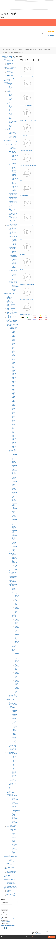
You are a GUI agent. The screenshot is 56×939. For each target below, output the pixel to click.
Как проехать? (51, 35)
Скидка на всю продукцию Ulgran (8, 918)
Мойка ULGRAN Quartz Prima (14, 648)
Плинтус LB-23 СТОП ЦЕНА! (12, 743)
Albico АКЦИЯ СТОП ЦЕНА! (10, 889)
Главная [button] (8, 49)
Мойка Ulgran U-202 (14, 365)
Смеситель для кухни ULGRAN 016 (14, 516)
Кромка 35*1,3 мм (13, 136)
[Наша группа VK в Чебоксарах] (8, 928)
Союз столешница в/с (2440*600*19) (13, 281)
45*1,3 (10, 116)
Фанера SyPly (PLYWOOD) (10, 67)
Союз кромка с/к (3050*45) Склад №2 (13, 232)
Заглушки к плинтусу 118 (14, 760)
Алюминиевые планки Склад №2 (27, 225)
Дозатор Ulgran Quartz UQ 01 (16, 567)
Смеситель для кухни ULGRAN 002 (14, 461)
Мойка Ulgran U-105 (14, 349)
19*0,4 (10, 84)
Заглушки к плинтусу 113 (14, 756)
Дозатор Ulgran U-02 (14, 558)
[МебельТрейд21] (3, 49)
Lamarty (8, 91)
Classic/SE (14, 240)
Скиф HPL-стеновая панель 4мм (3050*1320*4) (10, 301)
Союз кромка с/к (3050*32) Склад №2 (13, 228)
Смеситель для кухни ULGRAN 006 (14, 483)
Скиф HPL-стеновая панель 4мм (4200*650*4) (10, 305)
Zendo (7, 129)
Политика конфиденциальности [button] (16, 52)
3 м (10, 866)
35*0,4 (10, 97)
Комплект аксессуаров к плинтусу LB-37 (14, 725)
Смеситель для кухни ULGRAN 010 (14, 494)
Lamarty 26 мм (9, 63)
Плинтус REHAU (10, 752)
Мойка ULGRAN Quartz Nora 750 (17, 610)
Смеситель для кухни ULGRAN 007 (14, 489)
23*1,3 (10, 107)
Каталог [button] (14, 49)
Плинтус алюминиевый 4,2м (12, 790)
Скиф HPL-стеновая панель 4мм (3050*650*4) (10, 297)
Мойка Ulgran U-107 (14, 357)
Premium (14, 241)
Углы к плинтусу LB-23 (14, 730)
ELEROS (6, 925)
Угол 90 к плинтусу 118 (14, 768)
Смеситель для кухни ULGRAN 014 (14, 521)
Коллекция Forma (5, 916)
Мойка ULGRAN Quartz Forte (14, 615)
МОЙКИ (5, 323)
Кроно (7, 64)
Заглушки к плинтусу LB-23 (14, 711)
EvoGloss (10, 925)
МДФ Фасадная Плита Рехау (10, 57)
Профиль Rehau (10, 882)
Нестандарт (11, 147)
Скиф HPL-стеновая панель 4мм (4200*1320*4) (10, 309)
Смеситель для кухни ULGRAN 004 (14, 472)
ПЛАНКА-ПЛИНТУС (10, 867)
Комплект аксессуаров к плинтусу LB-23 (14, 720)
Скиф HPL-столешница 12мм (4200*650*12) (11, 318)
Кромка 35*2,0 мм (13, 137)
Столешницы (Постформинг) (26, 150)
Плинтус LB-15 (12, 746)
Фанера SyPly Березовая (9, 73)
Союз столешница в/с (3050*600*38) (13, 256)
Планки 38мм (9, 860)
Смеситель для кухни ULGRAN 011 (14, 499)
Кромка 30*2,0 (12, 131)
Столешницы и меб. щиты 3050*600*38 (12, 150)
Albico (2, 925)
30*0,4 (10, 102)
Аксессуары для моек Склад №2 (12, 571)
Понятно (51, 936)
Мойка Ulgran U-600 (14, 446)
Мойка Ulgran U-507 (14, 422)
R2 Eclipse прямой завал (14, 291)
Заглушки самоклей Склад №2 (10, 887)
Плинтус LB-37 (12, 745)
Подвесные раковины (11, 574)
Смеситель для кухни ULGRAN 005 (14, 478)
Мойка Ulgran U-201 (14, 414)
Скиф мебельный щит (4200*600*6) (13, 223)
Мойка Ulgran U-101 (14, 337)
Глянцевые (8, 890)
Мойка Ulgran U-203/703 (14, 369)
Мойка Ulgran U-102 (14, 341)
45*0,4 (10, 113)
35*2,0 (10, 87)
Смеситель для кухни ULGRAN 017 (14, 537)
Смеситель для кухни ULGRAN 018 (14, 543)
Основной (11, 56)
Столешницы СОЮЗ (11, 225)
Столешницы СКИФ (10, 191)
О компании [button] (20, 49)
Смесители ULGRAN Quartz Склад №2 (12, 582)
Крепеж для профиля (11, 886)
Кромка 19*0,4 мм (13, 132)
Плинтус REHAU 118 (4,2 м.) (12, 784)
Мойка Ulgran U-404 (14, 430)
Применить (4, 910)
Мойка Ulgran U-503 (14, 402)
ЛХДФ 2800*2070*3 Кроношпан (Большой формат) (11, 874)
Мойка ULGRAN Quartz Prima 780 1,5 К (17, 676)
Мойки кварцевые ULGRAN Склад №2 (13, 586)
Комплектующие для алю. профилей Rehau (11, 884)
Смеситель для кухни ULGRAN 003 (14, 467)
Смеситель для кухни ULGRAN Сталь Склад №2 (13, 695)
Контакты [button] (5, 52)
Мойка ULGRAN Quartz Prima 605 (17, 654)
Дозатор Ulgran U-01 (14, 555)
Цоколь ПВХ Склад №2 (9, 792)
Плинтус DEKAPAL (10, 702)
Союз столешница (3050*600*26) (13, 248)
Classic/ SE (14, 250)
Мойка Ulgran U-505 (14, 406)
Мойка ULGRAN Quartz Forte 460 (17, 635)
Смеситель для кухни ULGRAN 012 (14, 505)
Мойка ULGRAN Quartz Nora (14, 590)
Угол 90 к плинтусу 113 (14, 764)
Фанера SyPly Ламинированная (10, 76)
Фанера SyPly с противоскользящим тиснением (11, 70)
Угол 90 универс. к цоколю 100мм (14, 850)
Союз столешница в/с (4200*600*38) (13, 269)
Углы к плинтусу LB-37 (14, 735)
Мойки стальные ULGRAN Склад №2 (13, 577)
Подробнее (34, 936)
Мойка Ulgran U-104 (14, 345)
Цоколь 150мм (12, 825)
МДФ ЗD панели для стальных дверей (11, 893)
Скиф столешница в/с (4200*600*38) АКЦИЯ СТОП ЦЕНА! (13, 219)
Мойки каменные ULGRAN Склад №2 (13, 328)
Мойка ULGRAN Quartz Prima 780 (17, 683)
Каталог (7, 56)
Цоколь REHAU (9, 794)
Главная (3, 56)
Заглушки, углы (12, 703)
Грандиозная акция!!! (6, 921)
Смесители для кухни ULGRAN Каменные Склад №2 (13, 451)
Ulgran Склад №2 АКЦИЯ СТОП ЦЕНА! (12, 325)
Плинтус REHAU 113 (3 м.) (12, 781)
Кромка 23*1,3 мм (13, 135)
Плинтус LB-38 (12, 748)
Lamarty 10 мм (9, 60)
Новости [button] (40, 49)
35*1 (10, 90)
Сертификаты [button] (47, 49)
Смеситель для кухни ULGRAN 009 (14, 532)
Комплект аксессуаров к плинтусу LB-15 (14, 739)
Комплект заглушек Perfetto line (14, 772)
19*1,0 (10, 89)
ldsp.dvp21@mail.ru (37, 933)
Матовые (8, 891)
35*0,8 (10, 98)
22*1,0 (10, 112)
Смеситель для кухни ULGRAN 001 (14, 456)
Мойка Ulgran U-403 (14, 381)
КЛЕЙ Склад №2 (7, 140)
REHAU (8, 103)
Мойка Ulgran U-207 (14, 418)
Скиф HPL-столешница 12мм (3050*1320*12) (11, 315)
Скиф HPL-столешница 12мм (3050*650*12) (11, 313)
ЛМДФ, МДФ (6, 876)
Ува (7, 66)
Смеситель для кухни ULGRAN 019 (14, 548)
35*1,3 (10, 114)
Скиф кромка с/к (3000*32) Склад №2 (13, 194)
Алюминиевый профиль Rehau (27, 284)
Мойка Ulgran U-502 (14, 397)
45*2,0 (10, 101)
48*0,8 (10, 126)
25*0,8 (10, 125)
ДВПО (5, 878)
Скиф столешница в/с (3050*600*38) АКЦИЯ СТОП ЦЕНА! (13, 214)
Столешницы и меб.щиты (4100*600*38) (12, 166)
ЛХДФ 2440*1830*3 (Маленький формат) (11, 870)
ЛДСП (5, 59)
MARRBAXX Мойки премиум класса (10, 698)
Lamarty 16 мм (9, 61)
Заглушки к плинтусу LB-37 (14, 716)
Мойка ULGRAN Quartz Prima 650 (17, 689)
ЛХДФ (5, 868)
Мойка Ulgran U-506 (14, 410)
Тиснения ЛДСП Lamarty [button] (30, 49)
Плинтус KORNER (10, 707)
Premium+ (14, 243)
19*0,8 (10, 94)
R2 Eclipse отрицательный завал (15, 286)
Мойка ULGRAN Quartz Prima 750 (17, 668)
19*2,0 (10, 86)
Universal (14, 239)
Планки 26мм (9, 859)
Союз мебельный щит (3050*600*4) (13, 235)
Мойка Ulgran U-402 (14, 426)
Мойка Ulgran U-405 (14, 385)
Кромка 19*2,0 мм (13, 133)
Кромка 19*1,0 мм (13, 139)
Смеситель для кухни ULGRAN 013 (14, 510)
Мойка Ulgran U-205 (14, 373)
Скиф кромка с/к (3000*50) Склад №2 (13, 198)
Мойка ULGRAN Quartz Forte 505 (17, 622)
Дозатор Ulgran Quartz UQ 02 (14, 562)
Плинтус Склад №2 (8, 700)
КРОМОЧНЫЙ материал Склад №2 (28, 120)
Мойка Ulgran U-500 (14, 438)
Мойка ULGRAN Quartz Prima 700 (17, 661)
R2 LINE (14, 263)
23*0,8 (10, 128)
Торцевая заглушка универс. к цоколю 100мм (14, 838)
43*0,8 (10, 124)
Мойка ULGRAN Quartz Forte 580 (17, 642)
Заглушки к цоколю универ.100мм (15, 798)
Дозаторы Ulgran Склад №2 (13, 552)
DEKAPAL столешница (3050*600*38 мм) (15, 154)
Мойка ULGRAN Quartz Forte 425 (17, 629)
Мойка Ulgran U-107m (14, 442)
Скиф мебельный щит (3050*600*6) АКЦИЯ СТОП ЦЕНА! (13, 203)
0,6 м (10, 864)
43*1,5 (10, 110)
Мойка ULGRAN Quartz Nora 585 (17, 603)
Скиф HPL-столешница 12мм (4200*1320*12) (11, 321)
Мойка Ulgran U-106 (14, 353)
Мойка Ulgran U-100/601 (14, 332)
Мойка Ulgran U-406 (14, 389)
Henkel (13, 925)
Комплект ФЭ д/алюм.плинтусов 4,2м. (15, 777)
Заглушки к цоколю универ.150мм (15, 802)
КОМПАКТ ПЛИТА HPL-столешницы (9, 294)
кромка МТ (8, 83)
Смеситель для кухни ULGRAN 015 (14, 526)
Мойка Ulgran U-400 (14, 377)
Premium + (14, 262)
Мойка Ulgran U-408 (14, 434)
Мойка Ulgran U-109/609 (14, 361)
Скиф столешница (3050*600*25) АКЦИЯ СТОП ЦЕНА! (13, 208)
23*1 (10, 117)
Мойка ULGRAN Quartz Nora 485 (17, 596)
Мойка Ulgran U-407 (14, 393)
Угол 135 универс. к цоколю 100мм (14, 845)
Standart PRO (14, 245)
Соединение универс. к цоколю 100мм (15, 832)
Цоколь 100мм (12, 824)
